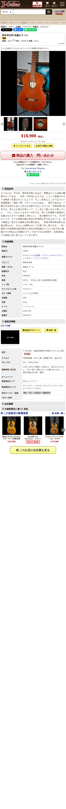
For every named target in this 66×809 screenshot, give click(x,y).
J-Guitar (11, 4)
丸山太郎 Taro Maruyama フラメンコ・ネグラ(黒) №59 (33, 439)
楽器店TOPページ (32, 330)
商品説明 (9, 189)
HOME (3, 23)
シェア (19, 29)
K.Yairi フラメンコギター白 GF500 (54, 438)
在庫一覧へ (59, 413)
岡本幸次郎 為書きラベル (33, 246)
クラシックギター (41, 258)
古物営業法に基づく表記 (16, 409)
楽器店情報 (10, 321)
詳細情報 (9, 241)
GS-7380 (61, 43)
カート (47, 6)
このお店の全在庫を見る (34, 450)
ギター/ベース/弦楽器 (18, 23)
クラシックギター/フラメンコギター (45, 23)
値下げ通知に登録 (44, 146)
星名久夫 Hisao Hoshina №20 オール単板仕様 (12, 438)
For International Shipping (33, 168)
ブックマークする (22, 146)
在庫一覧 (52, 330)
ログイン (54, 6)
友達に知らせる (33, 171)
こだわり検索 (59, 11)
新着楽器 (59, 14)
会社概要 (9, 404)
